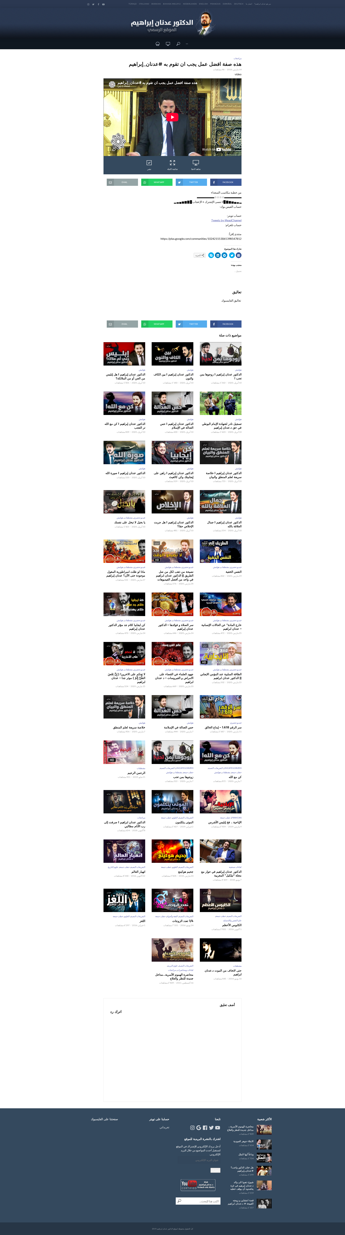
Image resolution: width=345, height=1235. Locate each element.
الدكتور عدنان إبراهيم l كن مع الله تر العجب (125, 426)
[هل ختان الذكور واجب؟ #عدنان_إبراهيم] (264, 1171)
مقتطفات (128, 517)
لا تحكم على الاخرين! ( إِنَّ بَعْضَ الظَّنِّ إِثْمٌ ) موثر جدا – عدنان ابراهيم (126, 678)
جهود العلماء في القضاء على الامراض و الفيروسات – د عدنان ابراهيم (174, 678)
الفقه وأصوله (172, 916)
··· (187, 43)
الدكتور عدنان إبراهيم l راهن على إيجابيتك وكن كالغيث (173, 475)
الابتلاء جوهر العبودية (243, 1141)
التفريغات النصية (215, 768)
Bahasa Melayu (172, 4)
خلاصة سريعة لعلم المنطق (129, 727)
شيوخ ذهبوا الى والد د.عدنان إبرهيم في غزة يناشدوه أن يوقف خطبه (242, 1185)
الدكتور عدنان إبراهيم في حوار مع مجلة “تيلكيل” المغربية (221, 873)
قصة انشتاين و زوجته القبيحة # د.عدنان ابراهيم (241, 1202)
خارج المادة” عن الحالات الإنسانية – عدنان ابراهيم (221, 627)
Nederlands (190, 4)
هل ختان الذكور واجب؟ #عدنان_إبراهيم (242, 1169)
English (203, 4)
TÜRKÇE (133, 4)
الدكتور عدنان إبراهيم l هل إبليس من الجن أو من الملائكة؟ (125, 376)
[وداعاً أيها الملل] (264, 1158)
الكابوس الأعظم (232, 925)
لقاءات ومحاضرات (185, 970)
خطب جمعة (236, 772)
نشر (149, 169)
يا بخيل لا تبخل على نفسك (129, 522)
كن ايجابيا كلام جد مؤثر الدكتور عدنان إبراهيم (127, 627)
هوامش (238, 369)
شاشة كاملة (172, 169)
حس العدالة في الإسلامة (178, 727)
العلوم (175, 817)
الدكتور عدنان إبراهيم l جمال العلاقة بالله (224, 524)
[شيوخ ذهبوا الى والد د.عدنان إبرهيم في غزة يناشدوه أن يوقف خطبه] (264, 1185)
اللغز (142, 921)
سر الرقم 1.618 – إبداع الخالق (223, 727)
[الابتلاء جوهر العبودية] (264, 1144)
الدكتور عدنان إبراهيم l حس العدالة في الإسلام (176, 426)
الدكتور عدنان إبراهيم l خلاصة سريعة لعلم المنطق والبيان (224, 475)
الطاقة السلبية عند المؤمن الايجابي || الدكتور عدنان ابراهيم (221, 676)
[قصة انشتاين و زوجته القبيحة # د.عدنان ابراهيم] (264, 1204)
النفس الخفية (234, 571)
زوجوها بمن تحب (183, 777)
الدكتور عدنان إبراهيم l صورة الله (125, 473)
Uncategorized (233, 768)
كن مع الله (235, 777)
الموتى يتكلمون (184, 822)
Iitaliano (144, 4)
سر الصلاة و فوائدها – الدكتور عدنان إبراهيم (175, 627)
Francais (215, 4)
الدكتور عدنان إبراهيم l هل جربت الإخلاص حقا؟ (173, 524)
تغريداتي (164, 1127)
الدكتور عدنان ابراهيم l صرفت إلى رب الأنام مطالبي (124, 824)
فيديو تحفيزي (139, 517)
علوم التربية (172, 965)
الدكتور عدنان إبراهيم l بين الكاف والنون (173, 376)
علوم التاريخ (113, 867)
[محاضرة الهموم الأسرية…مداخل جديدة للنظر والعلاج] (264, 1130)
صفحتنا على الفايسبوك (104, 1119)
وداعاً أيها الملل (246, 1154)
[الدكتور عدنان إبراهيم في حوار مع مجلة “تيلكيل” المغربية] (221, 851)
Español (227, 4)
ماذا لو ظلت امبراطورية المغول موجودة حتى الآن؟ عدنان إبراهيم (125, 573)
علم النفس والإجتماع (233, 920)
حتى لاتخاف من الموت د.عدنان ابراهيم (223, 972)
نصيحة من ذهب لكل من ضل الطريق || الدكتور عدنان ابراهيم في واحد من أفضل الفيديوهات (174, 575)
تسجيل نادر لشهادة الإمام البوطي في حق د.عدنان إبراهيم (222, 426)
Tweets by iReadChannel (226, 220)
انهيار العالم (138, 871)
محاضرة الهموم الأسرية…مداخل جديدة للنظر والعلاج (174, 976)
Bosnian (156, 4)
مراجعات (238, 58)
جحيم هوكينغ (185, 871)
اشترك (215, 1170)
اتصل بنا (249, 4)
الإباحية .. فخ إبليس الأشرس (225, 822)
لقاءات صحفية (235, 867)
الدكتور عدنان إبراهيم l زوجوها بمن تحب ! (221, 376)
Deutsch (238, 4)
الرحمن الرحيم (136, 773)
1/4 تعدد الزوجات (182, 921)
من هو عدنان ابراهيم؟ (262, 4)
